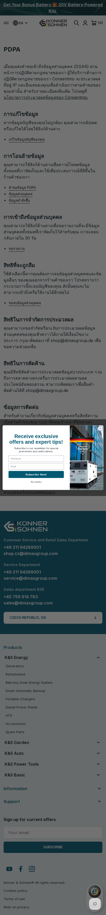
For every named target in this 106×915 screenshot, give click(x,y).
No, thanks (36, 482)
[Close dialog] (100, 428)
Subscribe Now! (36, 474)
